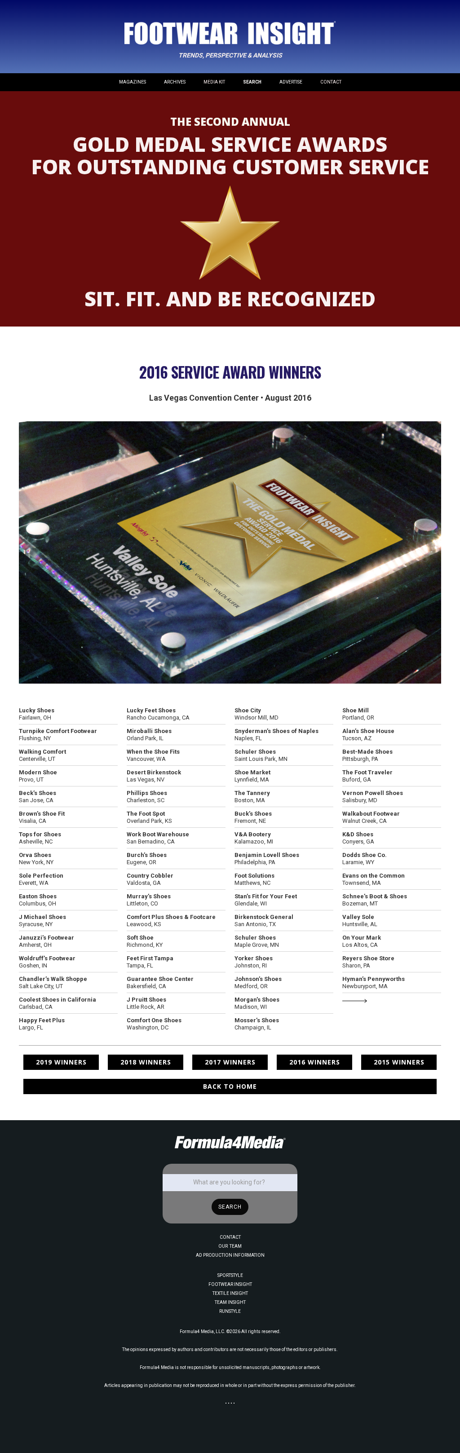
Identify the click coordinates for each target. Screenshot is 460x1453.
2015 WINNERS (399, 1062)
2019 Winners (61, 1062)
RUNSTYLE (230, 1311)
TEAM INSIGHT (230, 1302)
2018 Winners (145, 1062)
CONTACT (330, 81)
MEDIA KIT (214, 81)
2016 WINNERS (314, 1062)
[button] (132, 82)
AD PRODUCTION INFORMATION (230, 1255)
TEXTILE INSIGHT (230, 1293)
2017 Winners (230, 1062)
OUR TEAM (230, 1246)
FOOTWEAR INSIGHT (230, 1284)
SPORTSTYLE (230, 1275)
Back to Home (230, 1086)
